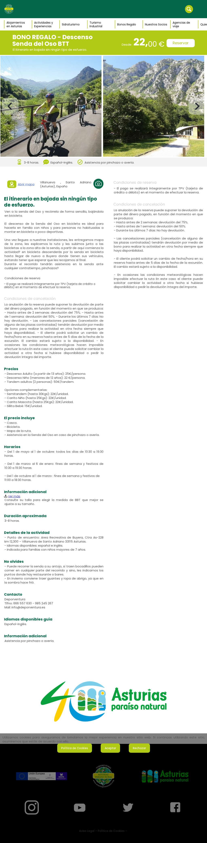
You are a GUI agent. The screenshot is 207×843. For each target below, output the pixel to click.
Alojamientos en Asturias (15, 24)
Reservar (181, 42)
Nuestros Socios (156, 24)
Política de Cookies (74, 748)
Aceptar (110, 748)
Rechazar (139, 748)
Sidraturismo (71, 24)
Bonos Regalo (126, 24)
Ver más (14, 496)
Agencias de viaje (181, 24)
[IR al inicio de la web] (9, 9)
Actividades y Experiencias (43, 24)
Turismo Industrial (96, 24)
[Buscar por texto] (189, 9)
